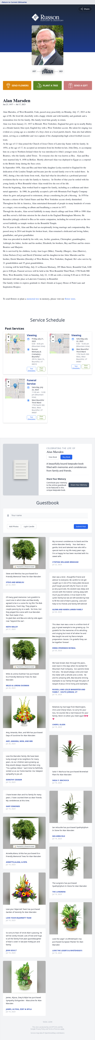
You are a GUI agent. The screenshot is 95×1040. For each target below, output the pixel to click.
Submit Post (81, 526)
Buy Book (66, 457)
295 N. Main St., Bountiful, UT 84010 (38, 361)
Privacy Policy (40, 1029)
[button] (15, 341)
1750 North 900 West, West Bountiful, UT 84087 (82, 358)
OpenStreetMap (50, 1033)
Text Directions (31, 369)
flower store (70, 298)
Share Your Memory (79, 485)
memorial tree (33, 298)
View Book (53, 457)
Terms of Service (54, 1029)
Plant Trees (41, 369)
